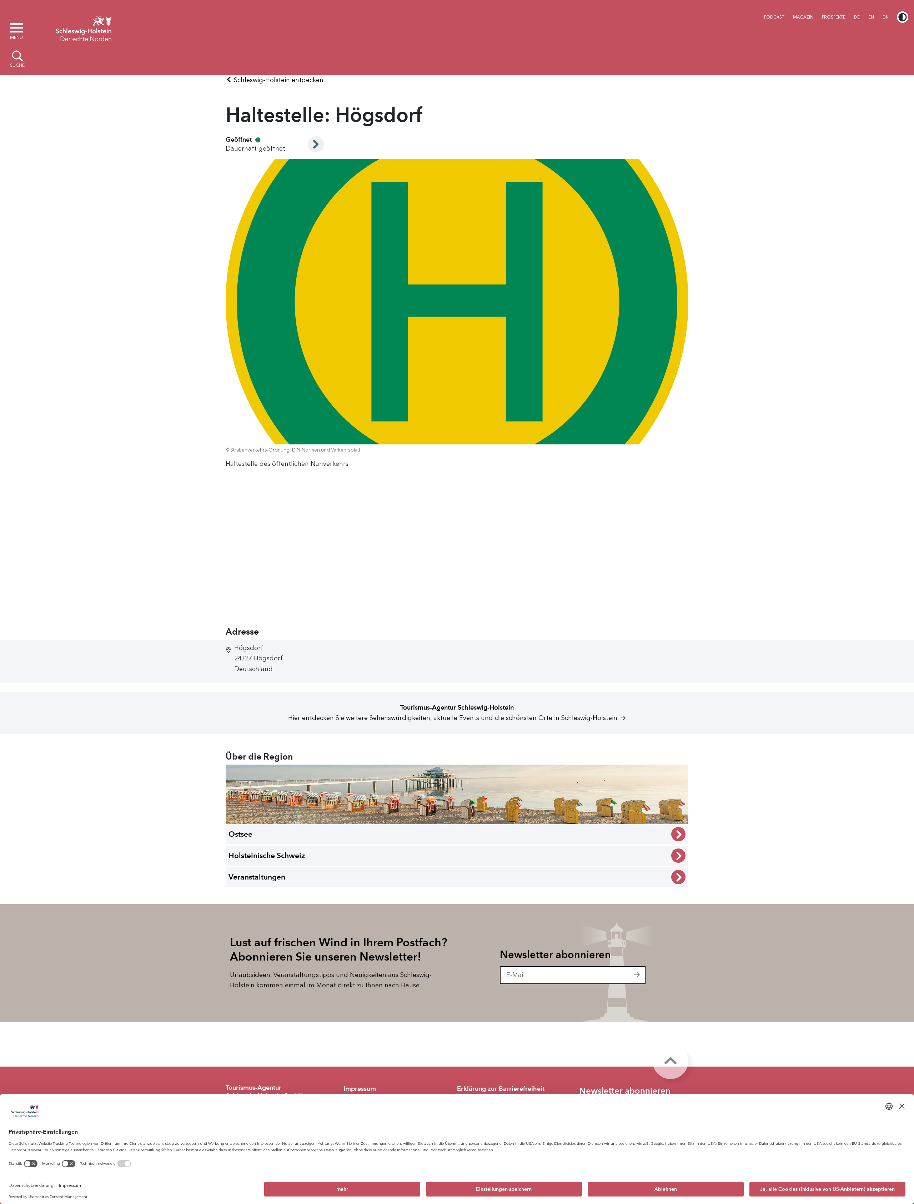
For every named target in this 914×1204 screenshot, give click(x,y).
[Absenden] (637, 975)
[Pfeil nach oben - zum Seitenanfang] (670, 1061)
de (857, 17)
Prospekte (833, 17)
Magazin (803, 17)
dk (885, 17)
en (871, 17)
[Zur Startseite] (83, 28)
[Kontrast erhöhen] (902, 17)
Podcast (774, 17)
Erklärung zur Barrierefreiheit (500, 1089)
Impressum (359, 1089)
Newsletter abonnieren (555, 954)
